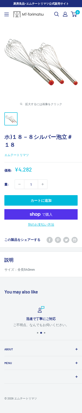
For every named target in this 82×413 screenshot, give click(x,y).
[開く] (56, 14)
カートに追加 (41, 200)
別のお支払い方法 (41, 224)
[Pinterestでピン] (58, 239)
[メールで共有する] (75, 239)
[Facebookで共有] (50, 239)
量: (6, 184)
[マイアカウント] (65, 14)
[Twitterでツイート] (66, 239)
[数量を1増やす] (42, 184)
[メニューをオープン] (6, 14)
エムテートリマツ (16, 155)
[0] (74, 14)
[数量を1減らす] (19, 184)
